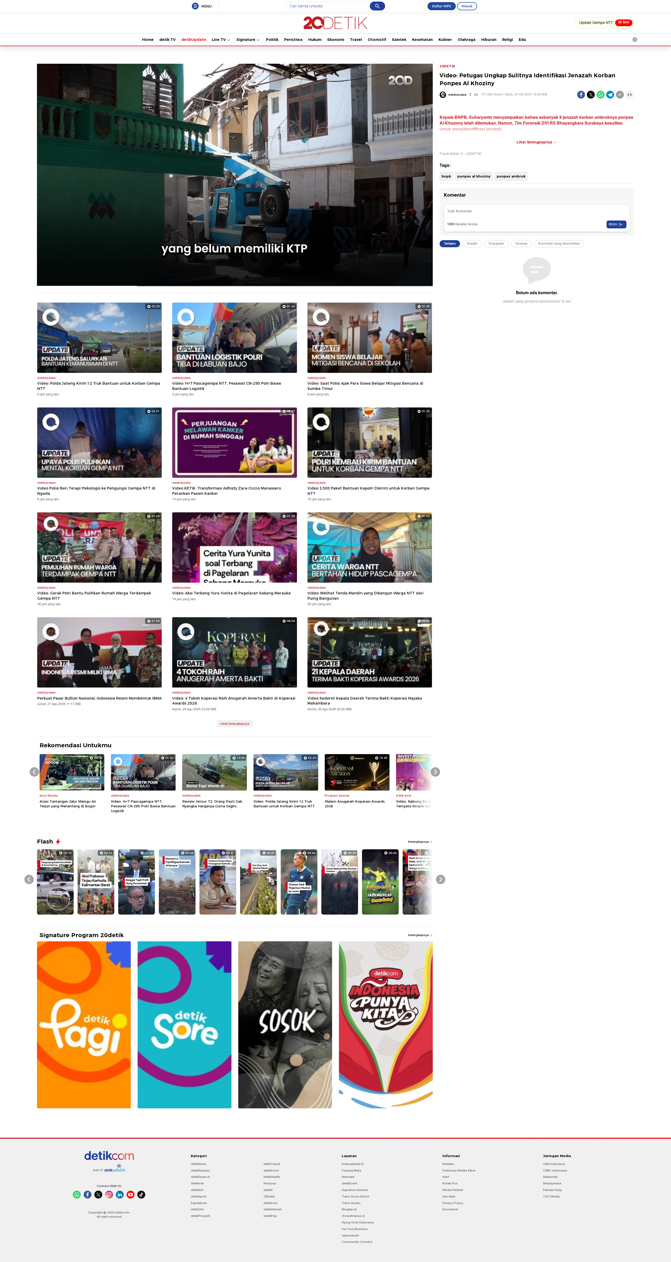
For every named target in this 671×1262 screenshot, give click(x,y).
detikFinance (200, 1177)
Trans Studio (351, 1203)
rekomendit (350, 1235)
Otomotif (377, 39)
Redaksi (448, 1164)
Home (148, 39)
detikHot (197, 1190)
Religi (507, 39)
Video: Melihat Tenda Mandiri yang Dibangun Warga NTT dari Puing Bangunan (365, 595)
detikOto (197, 1209)
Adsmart (348, 1177)
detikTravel (271, 1164)
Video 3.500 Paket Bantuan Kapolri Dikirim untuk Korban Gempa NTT (368, 491)
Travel (356, 39)
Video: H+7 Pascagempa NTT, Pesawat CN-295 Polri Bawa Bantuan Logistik (226, 386)
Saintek (399, 39)
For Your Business (355, 1229)
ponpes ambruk (511, 176)
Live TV (219, 39)
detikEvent (349, 1183)
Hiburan (488, 39)
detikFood (271, 1170)
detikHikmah (272, 1209)
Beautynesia (552, 1183)
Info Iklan (449, 1196)
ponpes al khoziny (473, 176)
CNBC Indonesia (555, 1170)
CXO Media (551, 1196)
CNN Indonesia (554, 1164)
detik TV (167, 39)
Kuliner (445, 39)
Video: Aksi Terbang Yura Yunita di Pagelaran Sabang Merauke (231, 593)
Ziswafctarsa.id (353, 1216)
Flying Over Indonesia (358, 1222)
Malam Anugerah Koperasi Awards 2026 (355, 803)
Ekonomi (335, 39)
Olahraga (466, 39)
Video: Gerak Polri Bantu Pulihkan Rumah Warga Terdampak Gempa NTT (94, 595)
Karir (445, 1177)
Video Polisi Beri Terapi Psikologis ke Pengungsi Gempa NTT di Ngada (96, 491)
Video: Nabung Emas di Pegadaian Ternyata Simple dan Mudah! (426, 803)
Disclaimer (450, 1209)
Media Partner (452, 1190)
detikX (268, 1190)
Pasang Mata (351, 1170)
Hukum (315, 39)
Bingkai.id (349, 1209)
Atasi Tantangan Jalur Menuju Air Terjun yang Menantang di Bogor (68, 803)
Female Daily (552, 1190)
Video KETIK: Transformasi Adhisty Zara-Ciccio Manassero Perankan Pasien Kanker (226, 491)
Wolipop (269, 1183)
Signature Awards (355, 1190)
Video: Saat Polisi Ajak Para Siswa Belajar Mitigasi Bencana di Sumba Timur (365, 386)
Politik (272, 39)
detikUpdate (193, 39)
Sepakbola (199, 1203)
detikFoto (270, 1203)
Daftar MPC (441, 6)
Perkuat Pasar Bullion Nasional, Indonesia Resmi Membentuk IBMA (99, 698)
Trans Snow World (355, 1196)
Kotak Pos (450, 1183)
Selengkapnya (419, 842)
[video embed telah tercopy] (630, 95)
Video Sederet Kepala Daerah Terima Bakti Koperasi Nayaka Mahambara (364, 701)
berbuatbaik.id (353, 1164)
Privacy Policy (452, 1203)
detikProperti (200, 1216)
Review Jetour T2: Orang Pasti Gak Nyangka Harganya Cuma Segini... (212, 803)
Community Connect (357, 1242)
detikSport (198, 1196)
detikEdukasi (200, 1170)
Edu (522, 39)
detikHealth (271, 1177)
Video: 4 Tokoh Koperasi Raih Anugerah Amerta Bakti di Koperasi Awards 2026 (233, 701)
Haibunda (550, 1177)
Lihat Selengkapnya (234, 724)
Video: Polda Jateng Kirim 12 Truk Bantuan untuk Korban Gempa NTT (98, 386)
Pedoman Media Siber (458, 1170)
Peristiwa (293, 39)
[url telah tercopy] (620, 95)
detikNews (198, 1164)
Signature (246, 39)
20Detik (269, 1196)
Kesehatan (422, 39)
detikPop (270, 1216)
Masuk (467, 6)
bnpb (446, 176)
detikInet (197, 1183)
